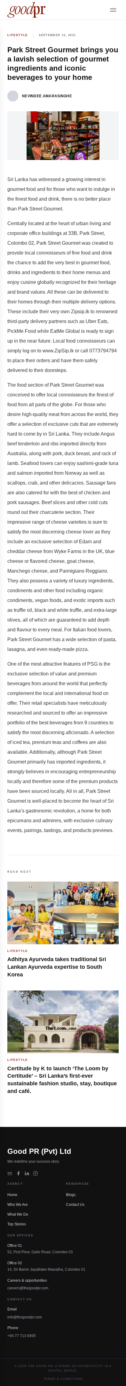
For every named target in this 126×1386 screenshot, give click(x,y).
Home (12, 1195)
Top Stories (16, 1224)
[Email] (9, 1173)
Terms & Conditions (63, 1378)
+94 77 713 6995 (21, 1336)
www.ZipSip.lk (58, 350)
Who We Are (17, 1204)
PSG (92, 664)
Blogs (71, 1195)
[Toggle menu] (113, 10)
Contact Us (75, 1204)
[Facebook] (18, 1173)
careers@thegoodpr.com (27, 1288)
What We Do (17, 1214)
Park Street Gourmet (40, 208)
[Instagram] (35, 1173)
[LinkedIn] (26, 1173)
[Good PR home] (26, 10)
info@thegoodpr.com (24, 1317)
